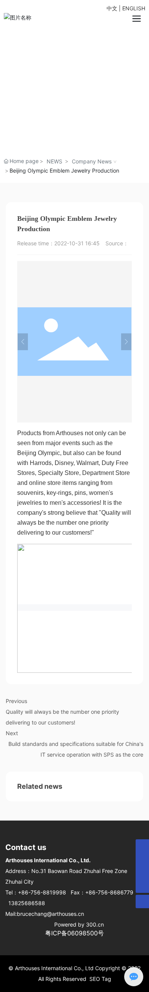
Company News (92, 161)
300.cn (95, 924)
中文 (112, 8)
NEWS (54, 161)
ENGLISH (133, 8)
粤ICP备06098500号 (74, 933)
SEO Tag (100, 979)
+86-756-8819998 (42, 892)
